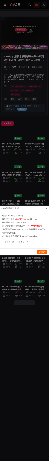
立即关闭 (42, 252)
